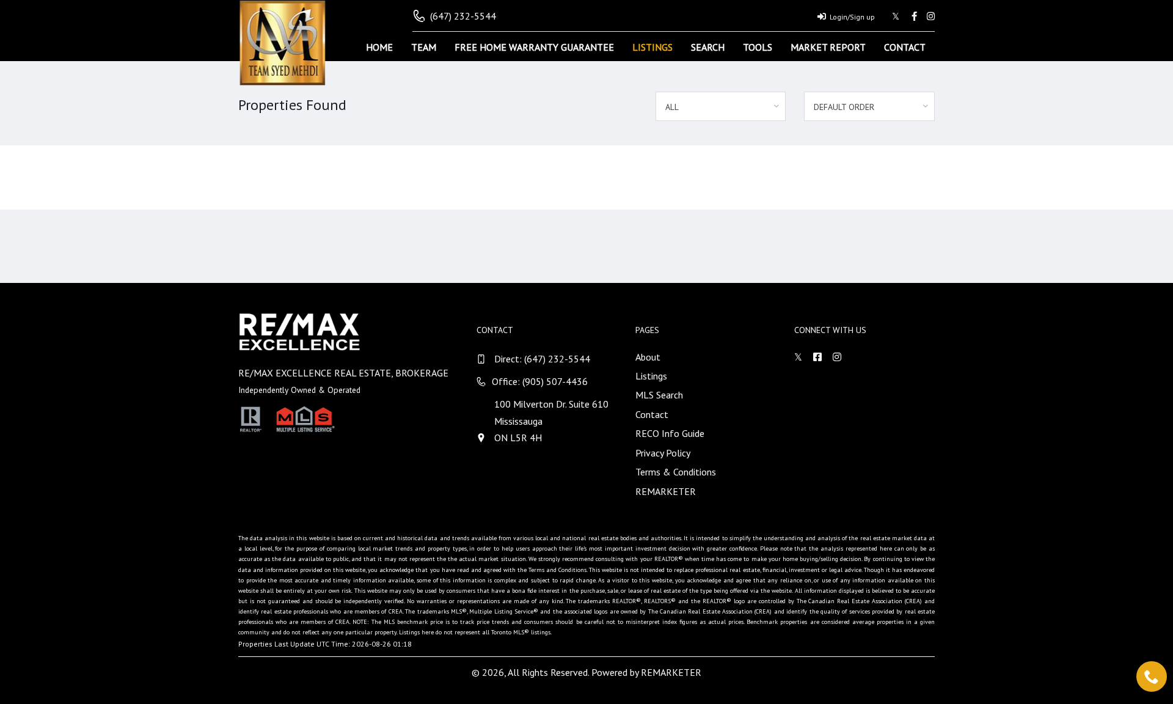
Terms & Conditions (675, 472)
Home (379, 47)
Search (708, 47)
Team (423, 47)
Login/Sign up (852, 16)
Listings (652, 47)
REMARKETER (665, 491)
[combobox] (721, 106)
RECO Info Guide (669, 433)
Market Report (828, 47)
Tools (757, 47)
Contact (905, 47)
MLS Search (659, 395)
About (647, 357)
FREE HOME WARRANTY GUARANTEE (534, 47)
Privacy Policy (662, 453)
